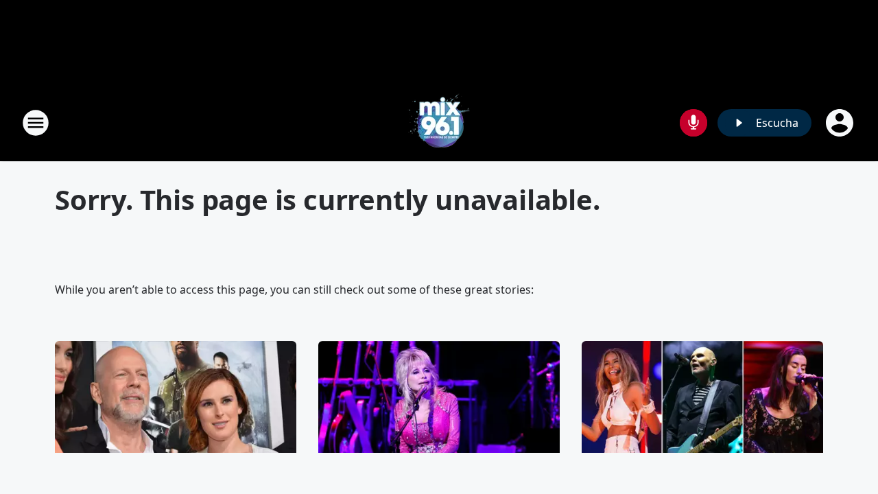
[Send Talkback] (693, 123)
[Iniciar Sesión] (841, 123)
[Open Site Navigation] (35, 123)
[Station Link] (439, 122)
